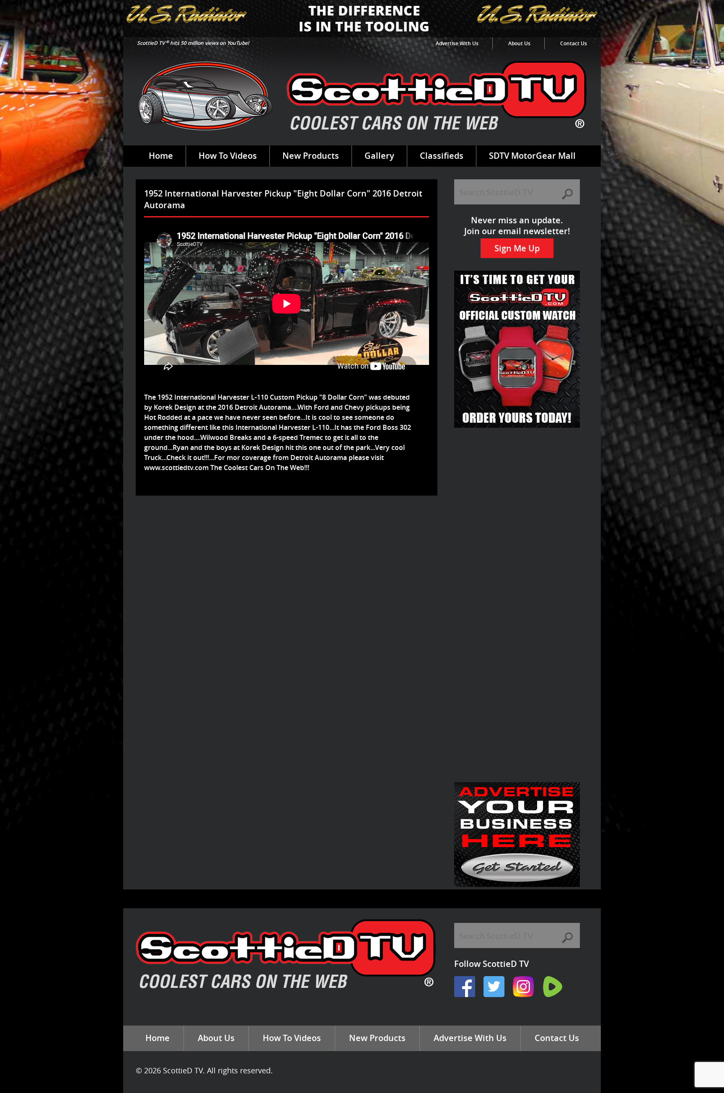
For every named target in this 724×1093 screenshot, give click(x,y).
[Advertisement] (288, 523)
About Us (519, 43)
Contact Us (573, 43)
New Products (310, 155)
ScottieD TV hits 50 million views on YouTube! (193, 43)
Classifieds (441, 155)
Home (161, 155)
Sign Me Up (517, 248)
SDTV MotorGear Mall (532, 155)
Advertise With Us (457, 43)
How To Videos (228, 155)
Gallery (379, 155)
